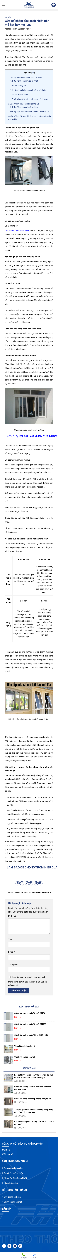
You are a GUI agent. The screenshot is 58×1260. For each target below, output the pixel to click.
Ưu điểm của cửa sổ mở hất (24, 81)
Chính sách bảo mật (13, 1202)
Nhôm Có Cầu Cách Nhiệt (15, 1178)
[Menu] (3, 4)
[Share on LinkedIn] (40, 883)
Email (11, 952)
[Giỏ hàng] (53, 5)
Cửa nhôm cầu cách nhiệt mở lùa (23, 104)
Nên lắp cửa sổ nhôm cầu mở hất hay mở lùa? (29, 112)
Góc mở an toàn (19, 95)
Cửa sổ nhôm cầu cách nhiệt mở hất (25, 78)
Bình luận (13, 916)
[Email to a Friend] (31, 883)
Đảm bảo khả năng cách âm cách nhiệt (29, 99)
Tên (10, 939)
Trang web (13, 964)
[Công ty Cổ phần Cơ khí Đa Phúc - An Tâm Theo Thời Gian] (29, 4)
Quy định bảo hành (12, 1197)
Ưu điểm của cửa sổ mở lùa (24, 107)
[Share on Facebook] (22, 883)
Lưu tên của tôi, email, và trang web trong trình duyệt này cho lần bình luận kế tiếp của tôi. (27, 981)
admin (28, 29)
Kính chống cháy (11, 1183)
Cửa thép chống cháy (13, 1173)
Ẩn (33, 72)
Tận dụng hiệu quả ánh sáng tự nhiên (28, 90)
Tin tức (8, 17)
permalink (47, 892)
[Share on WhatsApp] (18, 883)
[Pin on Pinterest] (36, 883)
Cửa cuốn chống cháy (13, 1168)
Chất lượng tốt (18, 85)
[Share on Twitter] (27, 883)
